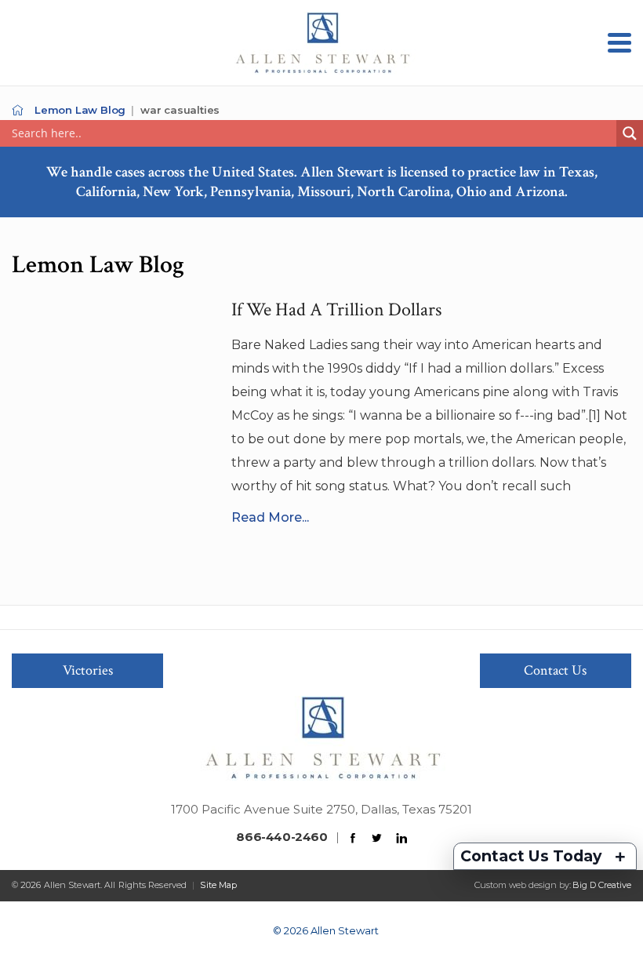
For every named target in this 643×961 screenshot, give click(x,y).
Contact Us (555, 670)
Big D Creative (601, 884)
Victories (88, 670)
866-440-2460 (281, 836)
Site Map (218, 884)
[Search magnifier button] (629, 133)
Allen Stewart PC (18, 110)
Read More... (270, 517)
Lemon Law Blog (80, 110)
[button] (619, 43)
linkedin (401, 838)
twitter (377, 838)
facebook (352, 838)
